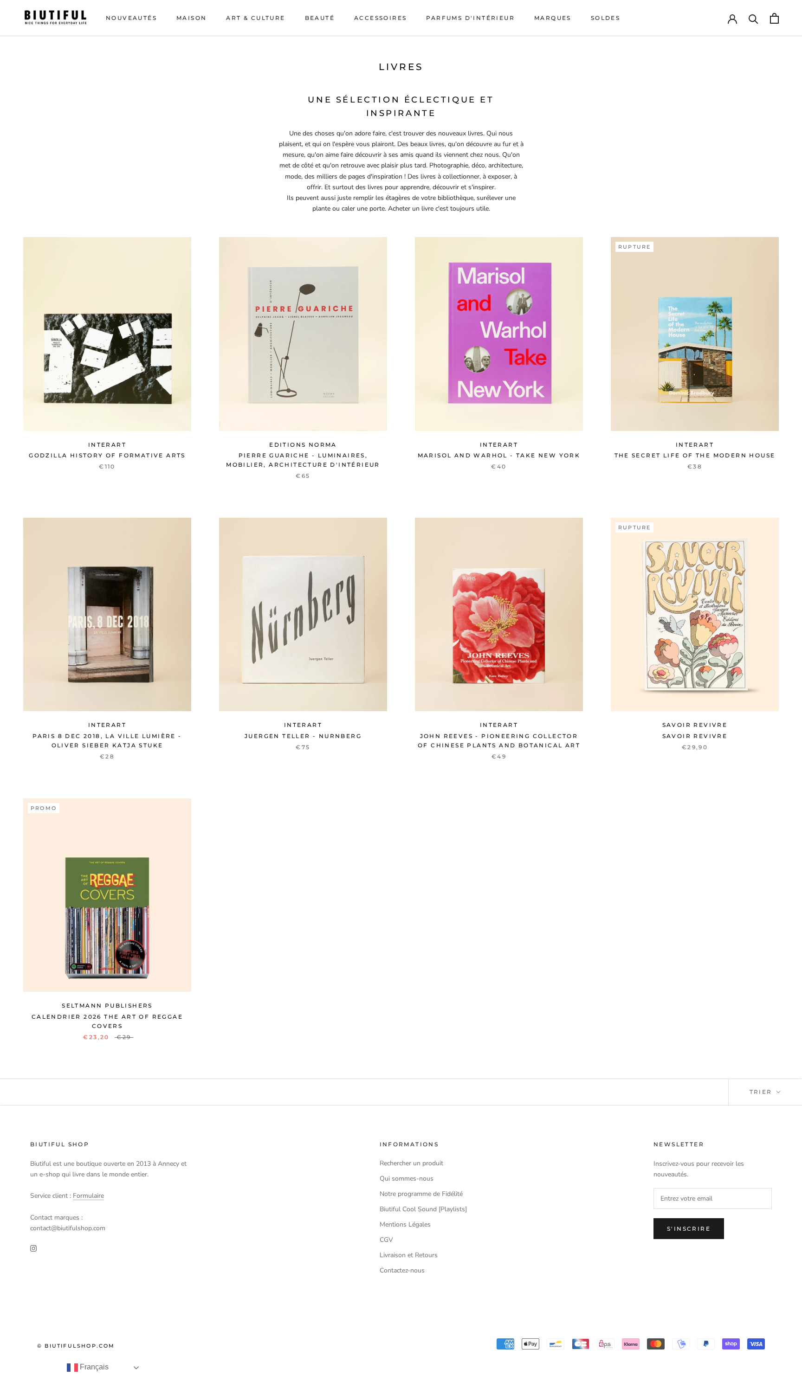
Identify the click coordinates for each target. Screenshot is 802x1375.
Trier (762, 1091)
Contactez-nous (402, 1270)
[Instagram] (33, 1248)
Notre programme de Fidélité (421, 1193)
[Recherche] (753, 18)
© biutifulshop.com (76, 1346)
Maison (191, 17)
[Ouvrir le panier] (774, 18)
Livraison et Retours (409, 1255)
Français (93, 1367)
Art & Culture (255, 17)
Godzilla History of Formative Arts (107, 455)
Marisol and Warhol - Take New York (499, 455)
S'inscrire (689, 1228)
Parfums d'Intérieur (470, 17)
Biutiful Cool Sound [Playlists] (423, 1209)
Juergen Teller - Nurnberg (303, 735)
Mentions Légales (405, 1224)
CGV (386, 1239)
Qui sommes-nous (406, 1178)
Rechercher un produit (411, 1163)
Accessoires (380, 17)
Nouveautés (131, 17)
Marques (552, 17)
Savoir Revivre (695, 735)
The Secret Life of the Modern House (695, 455)
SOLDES (605, 17)
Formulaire (88, 1195)
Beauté (320, 17)
